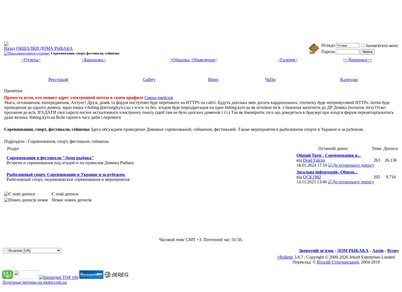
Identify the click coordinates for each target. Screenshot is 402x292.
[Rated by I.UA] (26, 277)
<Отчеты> (31, 59)
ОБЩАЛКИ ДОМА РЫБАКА (44, 48)
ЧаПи (270, 79)
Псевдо (328, 45)
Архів (378, 250)
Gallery (149, 79)
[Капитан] (91, 277)
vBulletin (285, 257)
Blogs (213, 79)
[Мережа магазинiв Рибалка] (116, 277)
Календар (349, 79)
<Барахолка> (94, 59)
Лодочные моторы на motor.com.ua (34, 282)
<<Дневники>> (357, 59)
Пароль (328, 51)
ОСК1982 (312, 177)
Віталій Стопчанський (338, 262)
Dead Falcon (314, 160)
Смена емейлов (158, 97)
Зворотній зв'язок (316, 250)
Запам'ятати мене (382, 45)
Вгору (393, 250)
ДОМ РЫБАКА (353, 250)
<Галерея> (287, 59)
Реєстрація (58, 79)
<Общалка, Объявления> (193, 59)
